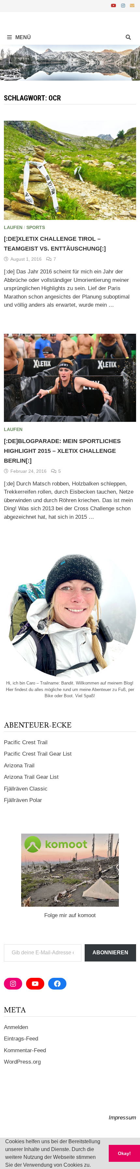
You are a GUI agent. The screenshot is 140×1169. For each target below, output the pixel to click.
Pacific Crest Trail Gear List (38, 754)
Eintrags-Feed (21, 1039)
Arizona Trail (19, 765)
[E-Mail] (132, 5)
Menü (22, 37)
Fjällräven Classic (26, 789)
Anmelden (16, 1027)
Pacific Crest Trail (26, 742)
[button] (93, 1166)
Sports (35, 227)
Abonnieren (110, 952)
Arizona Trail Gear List (31, 777)
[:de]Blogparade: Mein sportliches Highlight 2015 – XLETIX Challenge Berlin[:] (62, 451)
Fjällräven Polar (23, 800)
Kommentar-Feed (25, 1050)
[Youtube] (114, 5)
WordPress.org (22, 1062)
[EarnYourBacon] (70, 62)
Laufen (13, 227)
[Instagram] (123, 5)
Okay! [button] (124, 1153)
